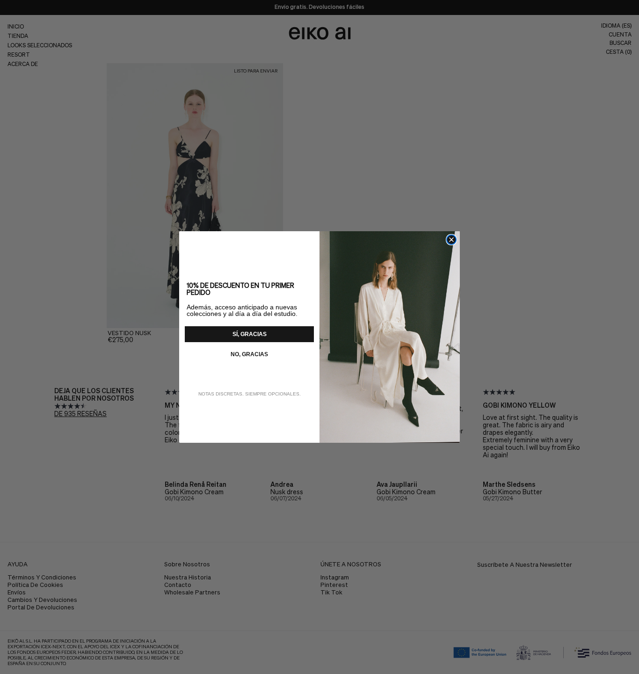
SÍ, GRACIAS (249, 334)
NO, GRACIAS (249, 354)
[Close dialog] (451, 239)
